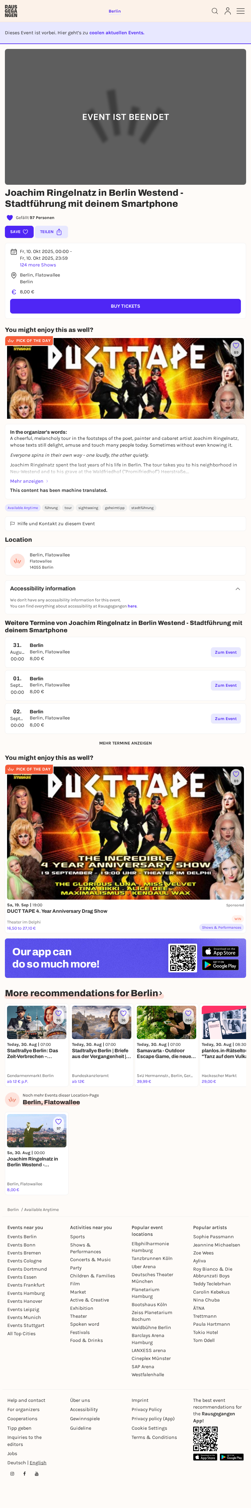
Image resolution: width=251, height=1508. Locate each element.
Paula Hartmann (211, 1324)
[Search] (214, 11)
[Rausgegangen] (11, 11)
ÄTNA (198, 1308)
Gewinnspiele (85, 1418)
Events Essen (22, 1277)
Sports (77, 1236)
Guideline (80, 1428)
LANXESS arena (149, 1350)
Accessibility (84, 1409)
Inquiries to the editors (24, 1440)
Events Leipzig (23, 1309)
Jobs (12, 1453)
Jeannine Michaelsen (216, 1245)
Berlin (13, 1209)
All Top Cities (21, 1333)
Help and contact (26, 1400)
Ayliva (199, 1261)
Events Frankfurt (26, 1285)
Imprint (140, 1400)
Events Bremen (24, 1253)
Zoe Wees (203, 1253)
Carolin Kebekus (211, 1292)
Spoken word (84, 1324)
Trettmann (205, 1316)
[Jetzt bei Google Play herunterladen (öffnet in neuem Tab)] (220, 964)
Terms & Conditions (154, 1437)
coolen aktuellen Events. (116, 32)
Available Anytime (23, 508)
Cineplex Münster (151, 1358)
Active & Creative (89, 1300)
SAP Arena (143, 1366)
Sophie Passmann (213, 1236)
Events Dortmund (27, 1269)
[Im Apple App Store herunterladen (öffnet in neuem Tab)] (220, 951)
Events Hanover (24, 1301)
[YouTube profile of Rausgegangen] (37, 1474)
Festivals (80, 1332)
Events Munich (24, 1317)
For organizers (23, 1409)
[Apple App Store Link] (205, 1457)
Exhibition (81, 1308)
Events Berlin (22, 1236)
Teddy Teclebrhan (212, 1284)
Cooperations (22, 1418)
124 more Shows (38, 265)
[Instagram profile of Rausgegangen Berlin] (12, 1474)
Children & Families (92, 1276)
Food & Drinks (86, 1340)
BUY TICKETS (125, 306)
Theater (78, 1316)
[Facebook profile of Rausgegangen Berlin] (24, 1474)
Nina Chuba (206, 1300)
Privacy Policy (147, 1409)
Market (78, 1292)
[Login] (228, 11)
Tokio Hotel (205, 1332)
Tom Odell (204, 1340)
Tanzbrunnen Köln (152, 1258)
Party (75, 1268)
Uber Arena (144, 1266)
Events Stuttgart (25, 1325)
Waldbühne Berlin (151, 1327)
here (132, 606)
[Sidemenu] (240, 11)
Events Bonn (21, 1245)
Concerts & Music (90, 1259)
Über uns (80, 1400)
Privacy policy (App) (153, 1418)
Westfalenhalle (148, 1374)
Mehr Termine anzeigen (125, 743)
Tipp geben (19, 1428)
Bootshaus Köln (149, 1304)
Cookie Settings (149, 1428)
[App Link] (205, 1439)
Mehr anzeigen (26, 481)
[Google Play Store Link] (232, 1457)
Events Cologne (24, 1261)
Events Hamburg (26, 1293)
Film (75, 1284)
